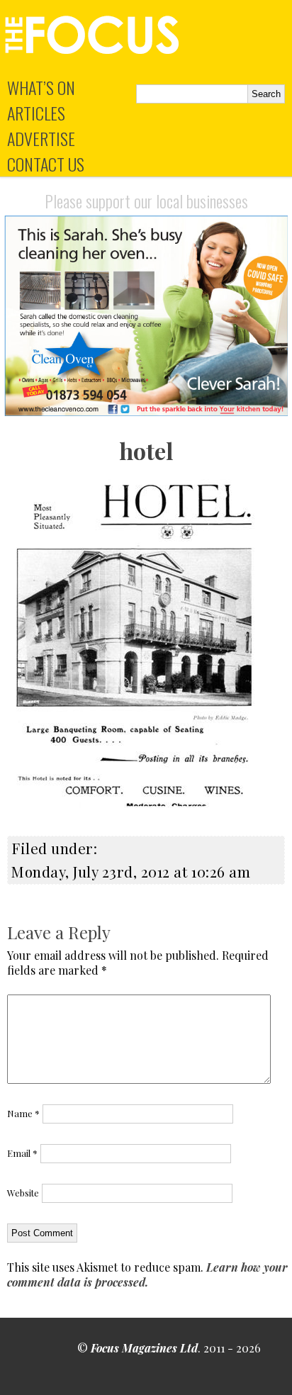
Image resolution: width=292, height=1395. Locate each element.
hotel (146, 450)
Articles (36, 112)
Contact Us (45, 164)
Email (22, 1153)
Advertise (41, 138)
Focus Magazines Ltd (144, 1347)
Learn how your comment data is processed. (147, 1274)
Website (23, 1193)
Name (23, 1113)
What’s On (41, 87)
